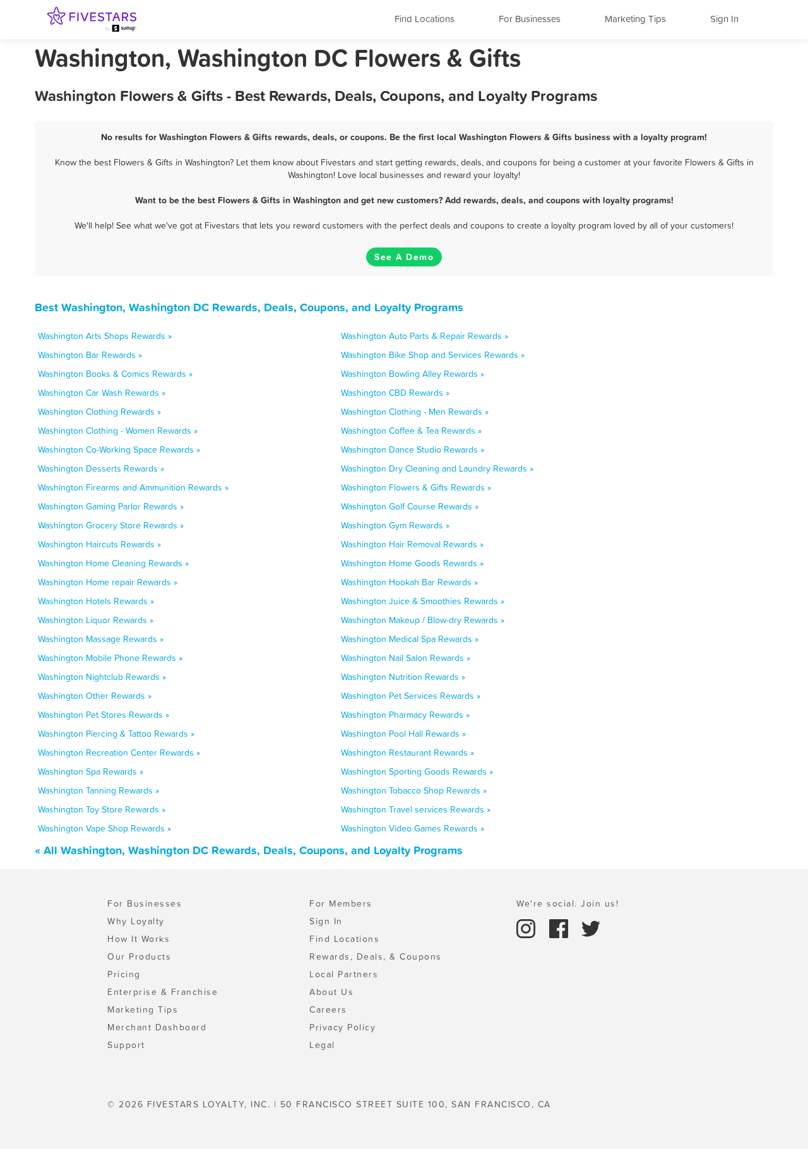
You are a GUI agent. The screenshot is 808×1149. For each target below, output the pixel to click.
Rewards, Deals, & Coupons (375, 956)
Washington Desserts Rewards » (101, 468)
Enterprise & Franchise (162, 991)
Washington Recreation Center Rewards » (119, 752)
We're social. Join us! (567, 903)
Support (126, 1045)
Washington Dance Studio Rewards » (412, 449)
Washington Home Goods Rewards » (412, 563)
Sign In (724, 18)
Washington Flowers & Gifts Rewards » (416, 487)
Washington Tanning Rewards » (98, 790)
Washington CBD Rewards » (395, 392)
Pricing (124, 974)
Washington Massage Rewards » (100, 639)
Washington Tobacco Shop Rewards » (414, 790)
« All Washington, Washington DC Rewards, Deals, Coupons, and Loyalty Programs (249, 850)
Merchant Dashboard (156, 1027)
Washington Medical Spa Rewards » (409, 639)
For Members (340, 903)
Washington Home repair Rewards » (107, 582)
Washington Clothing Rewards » (99, 411)
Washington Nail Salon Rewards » (405, 658)
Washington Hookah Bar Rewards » (409, 582)
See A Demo (404, 257)
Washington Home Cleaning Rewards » (113, 563)
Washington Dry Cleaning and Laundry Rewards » (437, 468)
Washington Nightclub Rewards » (102, 676)
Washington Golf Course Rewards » (409, 506)
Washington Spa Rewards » (90, 771)
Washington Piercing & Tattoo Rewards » (116, 733)
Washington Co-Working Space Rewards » (119, 449)
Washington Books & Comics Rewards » (115, 373)
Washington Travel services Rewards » (415, 809)
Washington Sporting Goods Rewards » (417, 771)
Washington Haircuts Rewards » (99, 544)
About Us (331, 991)
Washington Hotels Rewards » (96, 601)
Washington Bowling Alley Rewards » (412, 373)
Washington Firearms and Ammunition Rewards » (133, 487)
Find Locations (424, 18)
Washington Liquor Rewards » (95, 620)
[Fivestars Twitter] (590, 927)
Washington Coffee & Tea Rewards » (411, 430)
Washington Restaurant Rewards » (407, 752)
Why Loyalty (136, 921)
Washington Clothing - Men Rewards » (415, 411)
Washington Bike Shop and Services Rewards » (433, 354)
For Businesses (530, 18)
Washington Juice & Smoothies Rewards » (422, 601)
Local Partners (343, 974)
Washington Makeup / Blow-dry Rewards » (422, 620)
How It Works (138, 938)
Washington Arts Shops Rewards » (105, 336)
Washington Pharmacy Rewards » (405, 714)
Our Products (139, 956)
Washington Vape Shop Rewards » (104, 828)
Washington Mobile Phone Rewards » (110, 658)
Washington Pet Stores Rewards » (103, 714)
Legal (322, 1045)
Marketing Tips (635, 18)
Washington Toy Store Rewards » (101, 809)
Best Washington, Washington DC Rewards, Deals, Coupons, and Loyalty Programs (249, 307)
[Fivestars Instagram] (527, 927)
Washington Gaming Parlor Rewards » (111, 506)
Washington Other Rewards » (95, 695)
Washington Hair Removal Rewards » (412, 544)
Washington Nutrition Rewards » (403, 676)
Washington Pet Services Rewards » (410, 695)
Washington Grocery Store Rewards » (111, 525)
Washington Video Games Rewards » (412, 828)
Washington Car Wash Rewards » (101, 392)
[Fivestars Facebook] (560, 927)
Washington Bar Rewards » (90, 354)
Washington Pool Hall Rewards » (403, 733)
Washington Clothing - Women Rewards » (118, 430)
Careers (328, 1009)
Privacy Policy (342, 1027)
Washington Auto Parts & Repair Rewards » (424, 336)
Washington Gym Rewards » (395, 525)
